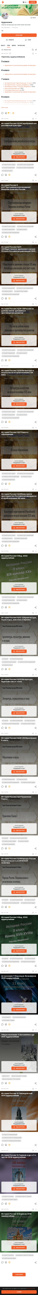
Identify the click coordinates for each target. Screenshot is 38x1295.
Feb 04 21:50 (4, 1088)
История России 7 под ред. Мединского (17, 85)
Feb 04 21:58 (4, 1030)
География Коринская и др (13, 90)
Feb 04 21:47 (4, 1150)
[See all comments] (2, 113)
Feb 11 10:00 (4, 613)
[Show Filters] (36, 49)
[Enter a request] (32, 49)
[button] (2, 2)
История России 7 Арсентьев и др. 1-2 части (18, 83)
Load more (19, 1274)
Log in (33, 2)
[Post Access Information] (33, 53)
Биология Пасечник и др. (12, 88)
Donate (11, 40)
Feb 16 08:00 (4, 427)
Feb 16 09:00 (4, 365)
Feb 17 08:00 (4, 180)
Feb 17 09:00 (4, 118)
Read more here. (31, 1288)
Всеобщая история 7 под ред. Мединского (18, 86)
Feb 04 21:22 (4, 1209)
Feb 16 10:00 (4, 304)
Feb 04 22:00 (5, 971)
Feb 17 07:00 (4, 242)
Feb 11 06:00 (4, 854)
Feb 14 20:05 (4, 551)
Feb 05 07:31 (4, 53)
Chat (29, 40)
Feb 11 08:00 (4, 733)
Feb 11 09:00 (4, 674)
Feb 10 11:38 (4, 912)
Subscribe (19, 35)
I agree (19, 1292)
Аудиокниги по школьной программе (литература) (20, 65)
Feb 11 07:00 (4, 792)
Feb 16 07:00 (4, 489)
